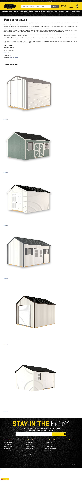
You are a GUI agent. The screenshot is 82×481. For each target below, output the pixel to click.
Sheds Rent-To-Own (29, 448)
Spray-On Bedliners (40, 11)
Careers (77, 1)
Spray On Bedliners (8, 444)
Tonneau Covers (8, 446)
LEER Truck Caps (8, 442)
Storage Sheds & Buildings (27, 11)
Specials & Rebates (64, 11)
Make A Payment (71, 1)
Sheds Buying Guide (29, 446)
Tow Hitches (7, 448)
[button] (40, 6)
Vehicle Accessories (7, 11)
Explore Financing (75, 11)
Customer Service (56, 1)
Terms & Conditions (55, 464)
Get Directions (6, 52)
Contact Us (46, 444)
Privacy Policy (63, 464)
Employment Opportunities (50, 448)
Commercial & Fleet (52, 11)
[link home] (10, 6)
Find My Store (6, 1)
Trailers (16, 11)
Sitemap (76, 464)
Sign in (64, 6)
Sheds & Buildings (28, 442)
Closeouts (41, 14)
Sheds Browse (27, 444)
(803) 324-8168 (13, 57)
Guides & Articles (64, 1)
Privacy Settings (70, 464)
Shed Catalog (49, 1)
